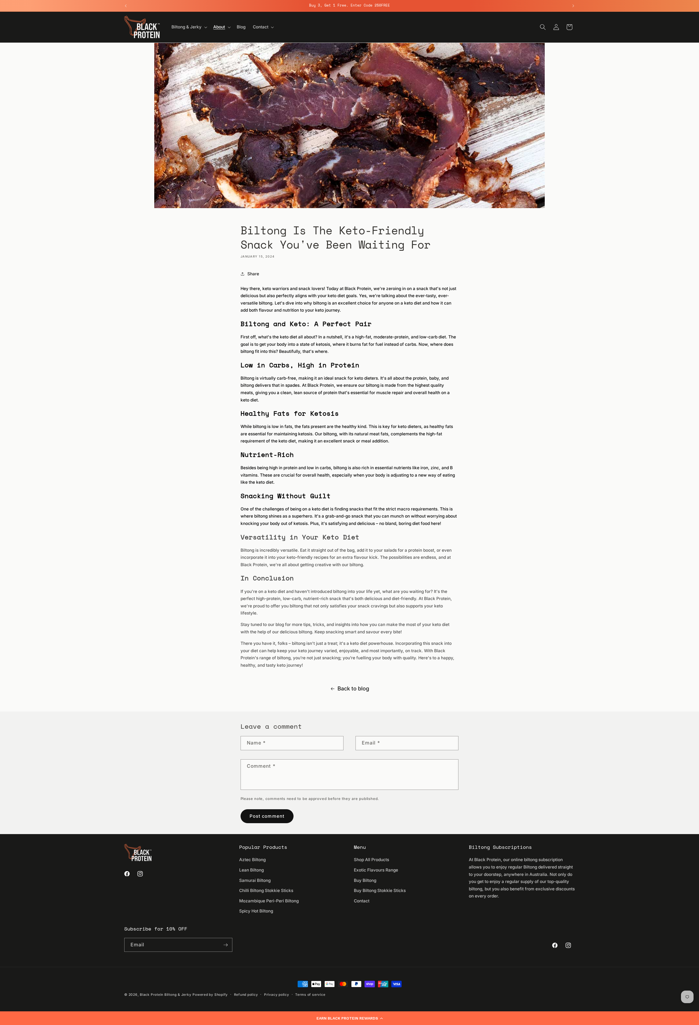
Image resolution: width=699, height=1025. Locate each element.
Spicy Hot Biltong (256, 911)
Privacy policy (276, 994)
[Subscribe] (225, 945)
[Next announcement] (573, 5)
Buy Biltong (365, 880)
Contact (361, 900)
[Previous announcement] (126, 5)
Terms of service (310, 994)
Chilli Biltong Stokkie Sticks (266, 890)
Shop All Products (371, 859)
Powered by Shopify (210, 994)
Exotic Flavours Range (376, 870)
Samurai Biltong (255, 880)
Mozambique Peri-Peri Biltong (269, 900)
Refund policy (246, 994)
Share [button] (253, 273)
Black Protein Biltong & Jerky (165, 994)
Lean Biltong (251, 870)
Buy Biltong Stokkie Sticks (380, 890)
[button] (349, 1018)
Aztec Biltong (252, 859)
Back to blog (353, 688)
